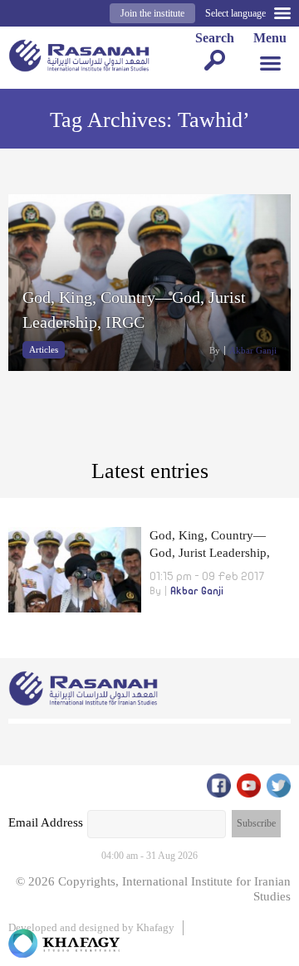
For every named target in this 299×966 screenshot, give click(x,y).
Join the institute (152, 13)
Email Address (45, 822)
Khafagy (155, 927)
